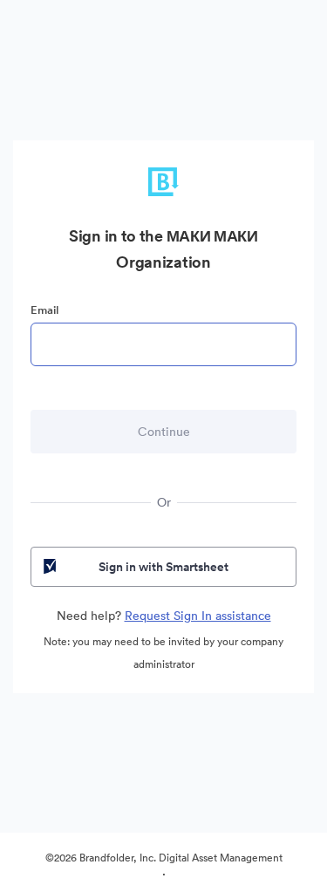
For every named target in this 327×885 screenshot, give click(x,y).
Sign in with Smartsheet (163, 566)
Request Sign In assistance (198, 615)
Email (44, 310)
